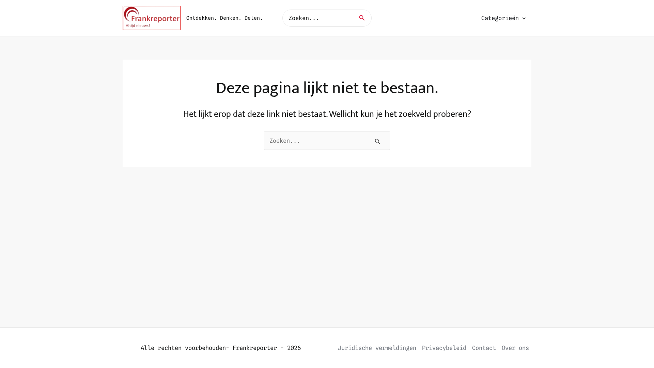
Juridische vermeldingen (377, 347)
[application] (522, 18)
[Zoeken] (364, 18)
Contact (484, 347)
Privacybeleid (444, 347)
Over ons (515, 347)
